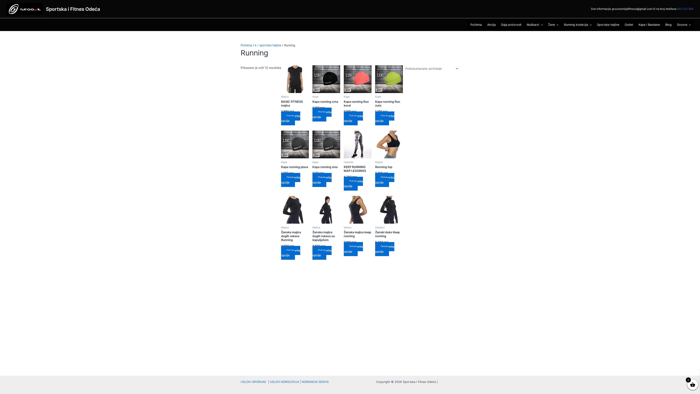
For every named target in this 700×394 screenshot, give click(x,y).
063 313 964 (685, 9)
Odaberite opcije (290, 118)
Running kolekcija (576, 24)
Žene (551, 24)
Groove (682, 24)
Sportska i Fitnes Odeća (73, 9)
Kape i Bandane (649, 24)
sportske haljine (270, 45)
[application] (541, 24)
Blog (668, 24)
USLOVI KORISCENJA (284, 382)
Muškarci (533, 24)
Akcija (491, 24)
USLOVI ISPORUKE (254, 382)
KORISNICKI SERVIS (315, 382)
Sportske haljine (608, 24)
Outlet (629, 24)
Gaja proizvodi (511, 24)
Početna (476, 24)
